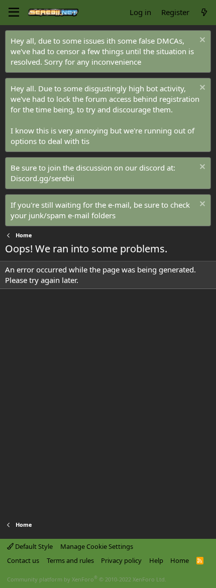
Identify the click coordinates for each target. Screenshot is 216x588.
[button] (14, 12)
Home (179, 560)
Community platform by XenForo (86, 579)
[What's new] (204, 12)
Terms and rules (70, 560)
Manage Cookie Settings (96, 546)
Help (156, 560)
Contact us (23, 560)
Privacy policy (121, 560)
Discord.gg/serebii (42, 178)
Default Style (33, 546)
